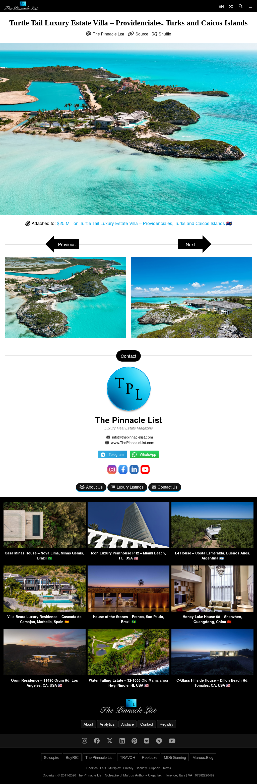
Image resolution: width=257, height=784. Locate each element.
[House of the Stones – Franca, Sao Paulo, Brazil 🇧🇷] (129, 610)
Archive (127, 724)
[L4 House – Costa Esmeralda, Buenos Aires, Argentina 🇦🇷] (212, 546)
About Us (94, 487)
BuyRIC (72, 757)
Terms (167, 768)
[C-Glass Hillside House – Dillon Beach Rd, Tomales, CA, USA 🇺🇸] (212, 673)
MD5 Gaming (175, 757)
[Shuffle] (230, 6)
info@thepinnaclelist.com (132, 437)
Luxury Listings (130, 487)
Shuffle (165, 34)
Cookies (92, 768)
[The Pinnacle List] (128, 706)
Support (154, 768)
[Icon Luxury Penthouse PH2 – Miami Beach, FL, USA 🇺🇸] (129, 546)
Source (142, 34)
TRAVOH (127, 757)
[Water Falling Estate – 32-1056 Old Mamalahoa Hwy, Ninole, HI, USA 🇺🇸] (129, 673)
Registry (166, 724)
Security (141, 768)
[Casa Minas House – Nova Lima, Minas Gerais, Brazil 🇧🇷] (45, 546)
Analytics (107, 724)
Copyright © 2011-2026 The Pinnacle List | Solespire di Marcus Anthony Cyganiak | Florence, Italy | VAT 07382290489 (128, 775)
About (88, 724)
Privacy (128, 768)
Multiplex (114, 768)
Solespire (51, 757)
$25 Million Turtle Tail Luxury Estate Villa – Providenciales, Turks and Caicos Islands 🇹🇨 (144, 223)
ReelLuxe (149, 757)
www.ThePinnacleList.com (132, 442)
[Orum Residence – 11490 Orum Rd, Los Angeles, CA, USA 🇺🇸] (45, 673)
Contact (146, 724)
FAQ (103, 768)
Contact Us (167, 487)
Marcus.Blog (202, 757)
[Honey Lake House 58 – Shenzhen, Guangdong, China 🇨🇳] (212, 610)
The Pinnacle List (108, 34)
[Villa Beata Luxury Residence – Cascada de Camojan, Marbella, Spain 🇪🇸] (45, 610)
